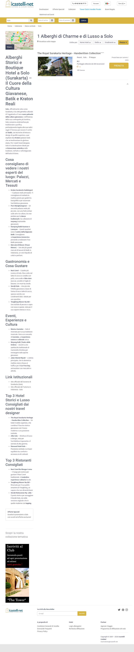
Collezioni (72, 9)
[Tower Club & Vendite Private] (17, 573)
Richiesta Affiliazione (76, 629)
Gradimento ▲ (110, 42)
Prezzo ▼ (123, 42)
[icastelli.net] (19, 3)
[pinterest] (123, 609)
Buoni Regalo (110, 9)
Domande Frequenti (44, 629)
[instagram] (126, 609)
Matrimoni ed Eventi (47, 15)
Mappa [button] (9, 47)
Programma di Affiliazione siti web (113, 629)
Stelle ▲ (98, 42)
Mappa (93, 57)
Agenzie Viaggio (106, 626)
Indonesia (18, 26)
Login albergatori (75, 626)
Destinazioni (43, 9)
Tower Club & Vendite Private (90, 9)
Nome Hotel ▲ (85, 42)
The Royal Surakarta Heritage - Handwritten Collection (69, 53)
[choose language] (107, 3)
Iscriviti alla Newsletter (45, 609)
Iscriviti (82, 613)
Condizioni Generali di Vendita (48, 626)
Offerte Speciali (58, 9)
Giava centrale (30, 26)
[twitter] (119, 609)
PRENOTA (119, 65)
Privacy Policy (42, 631)
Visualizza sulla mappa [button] (47, 41)
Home (9, 26)
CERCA (83, 21)
